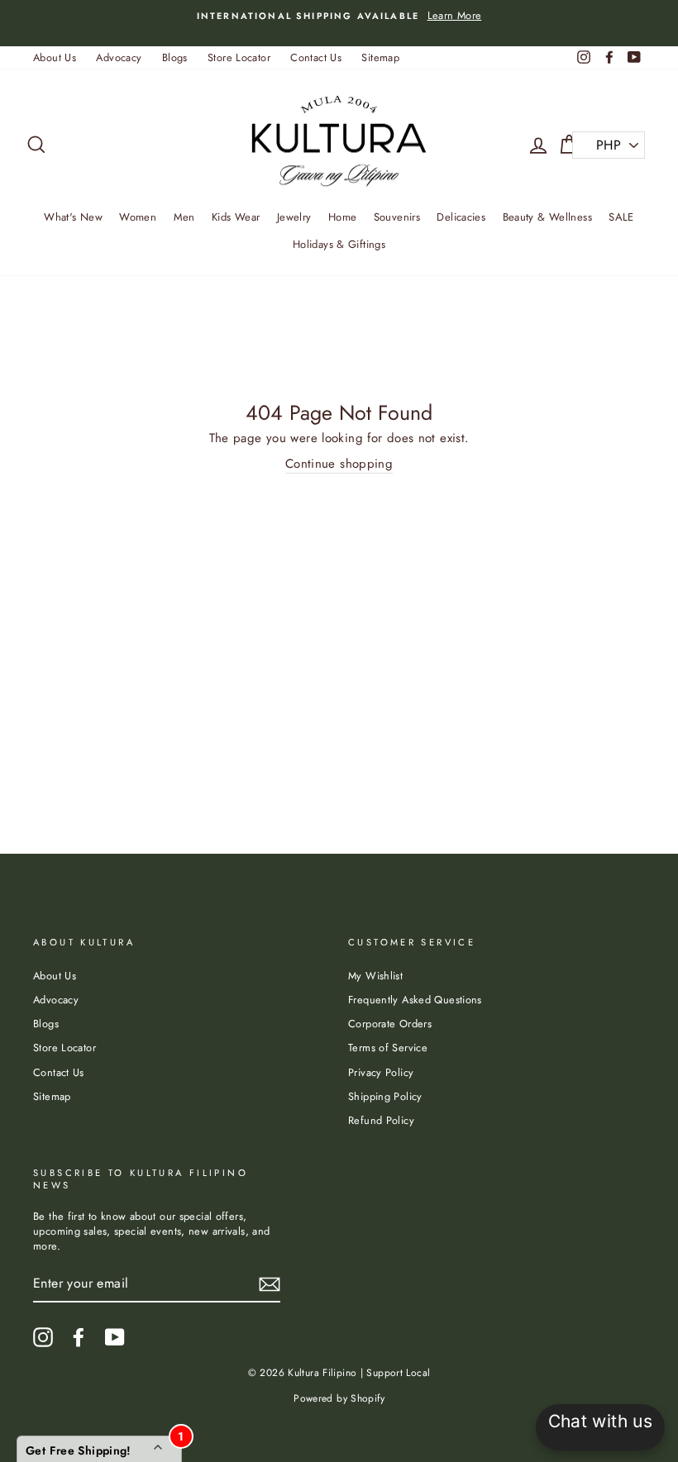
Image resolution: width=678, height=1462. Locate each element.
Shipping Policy (385, 1096)
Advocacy (118, 57)
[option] (339, 15)
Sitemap (380, 57)
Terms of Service (387, 1047)
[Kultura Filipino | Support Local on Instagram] (43, 1337)
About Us (54, 57)
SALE (621, 217)
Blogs (175, 57)
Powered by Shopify (339, 1398)
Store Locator (239, 57)
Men (184, 217)
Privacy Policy (380, 1072)
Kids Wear (236, 217)
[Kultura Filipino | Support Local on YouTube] (115, 1337)
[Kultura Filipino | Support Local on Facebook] (78, 1337)
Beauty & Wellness (547, 217)
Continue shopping (339, 464)
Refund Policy (381, 1120)
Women (137, 217)
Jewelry (294, 217)
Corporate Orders (390, 1023)
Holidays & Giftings (339, 244)
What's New (73, 217)
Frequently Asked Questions (415, 999)
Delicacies (461, 217)
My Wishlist (375, 975)
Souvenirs (397, 217)
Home (342, 217)
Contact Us (315, 57)
